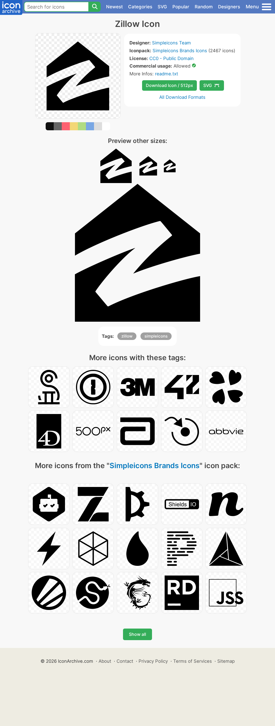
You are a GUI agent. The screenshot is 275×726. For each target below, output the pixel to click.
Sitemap (226, 661)
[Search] (94, 7)
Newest (114, 6)
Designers (229, 6)
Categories (140, 6)
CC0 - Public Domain (171, 58)
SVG (162, 6)
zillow (126, 336)
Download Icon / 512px (169, 85)
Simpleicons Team (171, 42)
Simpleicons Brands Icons (180, 50)
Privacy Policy (153, 661)
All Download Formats (182, 97)
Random (204, 6)
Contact (125, 661)
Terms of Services (192, 661)
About (105, 661)
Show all (137, 634)
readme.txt (166, 73)
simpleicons (156, 336)
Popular (180, 6)
